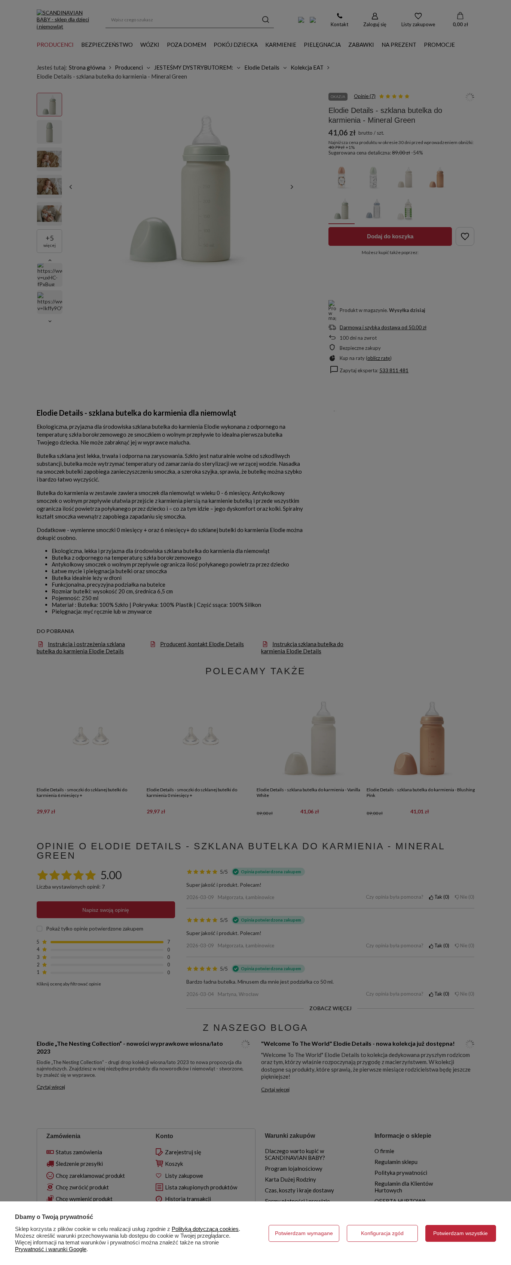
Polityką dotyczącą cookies (205, 1229)
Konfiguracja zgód (382, 1233)
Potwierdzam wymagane (304, 1233)
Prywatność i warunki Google (50, 1249)
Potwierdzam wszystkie (460, 1233)
